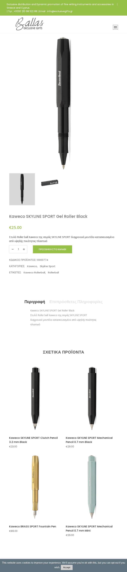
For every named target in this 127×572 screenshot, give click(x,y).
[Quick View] (39, 405)
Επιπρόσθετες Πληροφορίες (76, 301)
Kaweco (32, 266)
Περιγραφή (34, 301)
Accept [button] (66, 567)
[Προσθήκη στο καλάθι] (31, 405)
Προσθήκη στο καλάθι (52, 249)
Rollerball (53, 272)
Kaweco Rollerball (34, 272)
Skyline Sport (47, 266)
